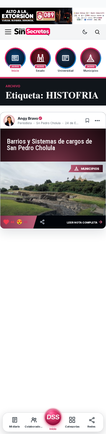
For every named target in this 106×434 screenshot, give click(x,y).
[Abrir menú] (8, 31)
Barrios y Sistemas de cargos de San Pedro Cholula (49, 144)
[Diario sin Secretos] (32, 32)
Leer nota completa (85, 222)
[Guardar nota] (87, 121)
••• (97, 120)
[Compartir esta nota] (42, 221)
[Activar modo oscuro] (85, 32)
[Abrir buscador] (97, 32)
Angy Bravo (28, 118)
